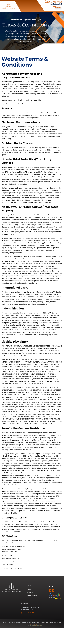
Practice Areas (32, 595)
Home (29, 589)
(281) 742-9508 (54, 2)
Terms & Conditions (46, 622)
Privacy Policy (57, 622)
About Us (30, 592)
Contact (30, 598)
